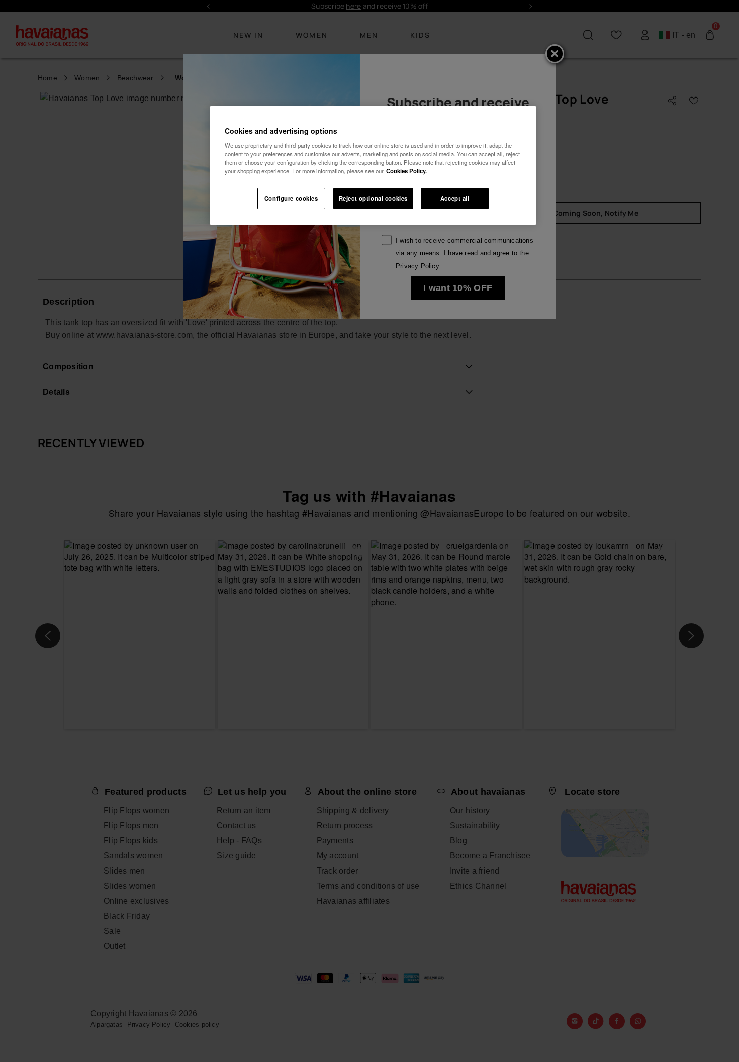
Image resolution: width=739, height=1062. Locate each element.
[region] (373, 165)
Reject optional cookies (373, 198)
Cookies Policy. (406, 171)
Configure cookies (291, 198)
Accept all (455, 198)
